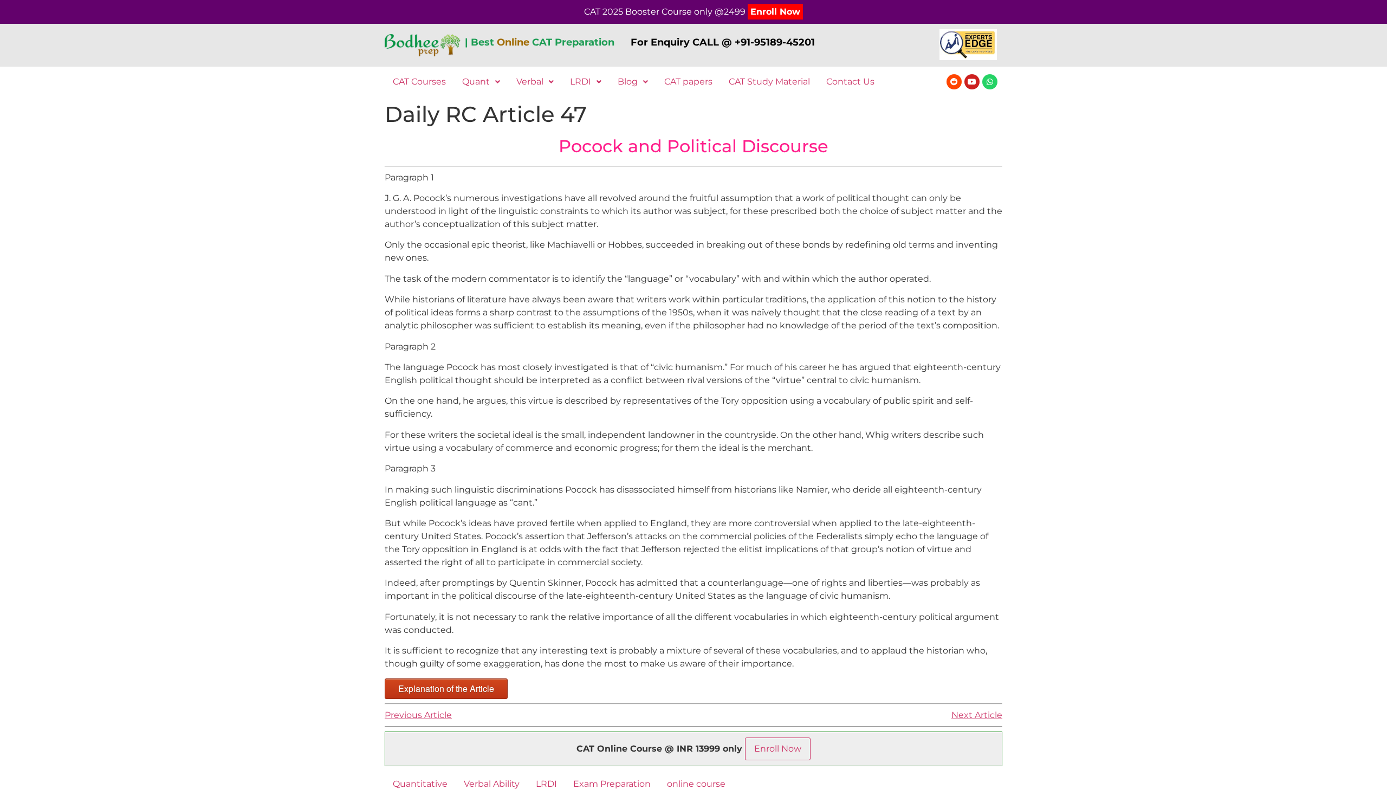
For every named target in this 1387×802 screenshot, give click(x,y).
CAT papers (688, 81)
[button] (481, 81)
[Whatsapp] (989, 81)
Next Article (976, 715)
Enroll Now (775, 12)
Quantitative (420, 784)
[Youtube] (972, 81)
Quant (476, 81)
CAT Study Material (769, 81)
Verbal (529, 81)
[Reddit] (954, 81)
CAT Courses (419, 81)
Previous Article (418, 715)
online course (696, 784)
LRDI (580, 81)
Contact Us (850, 81)
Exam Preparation (612, 784)
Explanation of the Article (446, 688)
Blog (628, 81)
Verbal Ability (492, 784)
